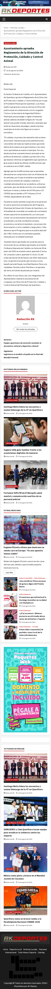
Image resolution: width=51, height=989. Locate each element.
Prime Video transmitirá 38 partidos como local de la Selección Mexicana (10, 632)
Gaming (41, 952)
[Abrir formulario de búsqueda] (47, 19)
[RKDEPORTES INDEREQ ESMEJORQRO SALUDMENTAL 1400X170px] (25, 3)
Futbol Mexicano (12, 541)
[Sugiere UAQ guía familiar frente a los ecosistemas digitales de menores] (25, 431)
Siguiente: (23, 354)
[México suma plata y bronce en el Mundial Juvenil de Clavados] (25, 857)
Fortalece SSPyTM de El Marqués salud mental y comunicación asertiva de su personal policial (23, 496)
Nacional (9, 869)
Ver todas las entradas (25, 329)
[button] (4, 19)
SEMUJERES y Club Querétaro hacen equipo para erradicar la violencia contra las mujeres (25, 832)
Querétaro (18, 912)
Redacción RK (11, 67)
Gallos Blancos (11, 823)
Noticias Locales (10, 43)
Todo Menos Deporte (27, 952)
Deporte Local (16, 949)
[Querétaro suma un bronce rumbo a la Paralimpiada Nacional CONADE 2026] (25, 900)
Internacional (10, 952)
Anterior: (22, 342)
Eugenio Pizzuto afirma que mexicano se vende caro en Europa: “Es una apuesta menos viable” (24, 550)
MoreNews (19, 986)
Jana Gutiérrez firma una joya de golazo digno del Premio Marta (10, 584)
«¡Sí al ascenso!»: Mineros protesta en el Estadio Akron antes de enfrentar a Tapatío (10, 616)
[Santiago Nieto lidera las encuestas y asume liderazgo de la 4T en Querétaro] (25, 388)
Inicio (5, 949)
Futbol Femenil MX (26, 578)
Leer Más (10, 573)
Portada (23, 541)
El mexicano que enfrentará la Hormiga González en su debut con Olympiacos (10, 600)
